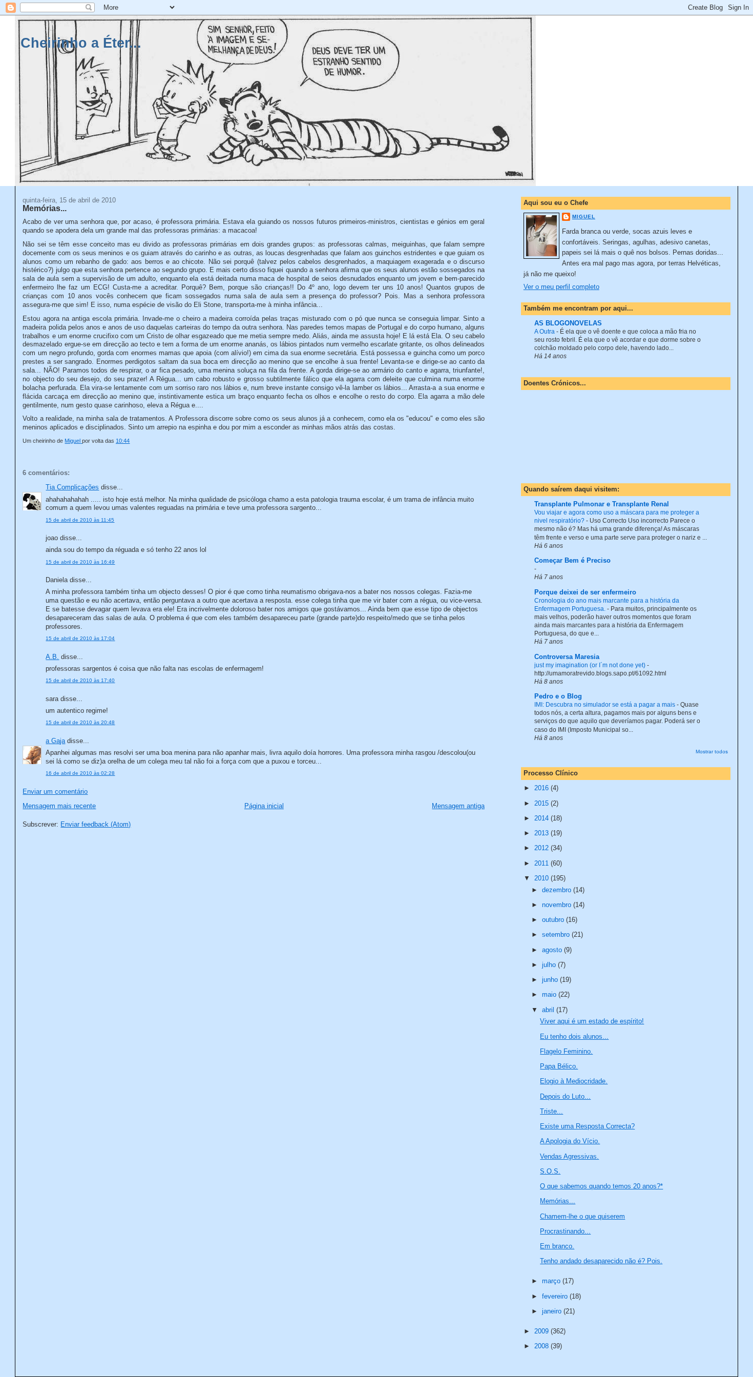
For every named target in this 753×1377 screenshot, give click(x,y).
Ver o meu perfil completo (561, 287)
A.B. (52, 657)
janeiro (552, 1311)
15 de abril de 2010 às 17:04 (80, 638)
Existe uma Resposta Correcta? (587, 1126)
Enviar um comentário (55, 791)
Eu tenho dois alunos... (574, 1036)
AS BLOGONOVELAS (568, 323)
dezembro (557, 890)
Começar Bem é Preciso (572, 560)
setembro (557, 934)
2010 (542, 878)
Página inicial (264, 806)
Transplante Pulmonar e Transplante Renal (601, 504)
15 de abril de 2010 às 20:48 (80, 722)
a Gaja (55, 741)
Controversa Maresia (566, 657)
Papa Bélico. (559, 1066)
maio (550, 994)
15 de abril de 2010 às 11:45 (80, 520)
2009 (542, 1331)
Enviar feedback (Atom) (95, 824)
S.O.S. (550, 1171)
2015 (542, 803)
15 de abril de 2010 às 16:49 (80, 562)
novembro (557, 905)
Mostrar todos (712, 751)
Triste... (551, 1111)
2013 (542, 833)
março (552, 1281)
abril (549, 1010)
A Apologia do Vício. (570, 1141)
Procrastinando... (565, 1231)
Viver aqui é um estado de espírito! (592, 1021)
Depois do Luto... (565, 1096)
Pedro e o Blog (558, 696)
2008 (542, 1346)
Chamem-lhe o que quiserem (582, 1216)
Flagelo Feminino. (566, 1051)
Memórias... (557, 1201)
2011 (542, 863)
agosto (553, 950)
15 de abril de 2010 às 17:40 (80, 680)
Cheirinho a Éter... (80, 43)
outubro (554, 919)
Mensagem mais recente (59, 806)
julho (550, 965)
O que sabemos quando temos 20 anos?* (601, 1186)
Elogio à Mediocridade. (574, 1081)
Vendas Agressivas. (569, 1156)
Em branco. (557, 1246)
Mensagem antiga (458, 806)
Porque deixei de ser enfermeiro (585, 592)
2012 (542, 848)
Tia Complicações (72, 487)
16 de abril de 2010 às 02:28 (80, 773)
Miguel (583, 216)
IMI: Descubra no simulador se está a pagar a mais (605, 704)
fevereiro (556, 1296)
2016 (542, 788)
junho (551, 979)
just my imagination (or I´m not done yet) (590, 665)
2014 (542, 818)
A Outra (545, 331)
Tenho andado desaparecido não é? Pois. (601, 1261)
